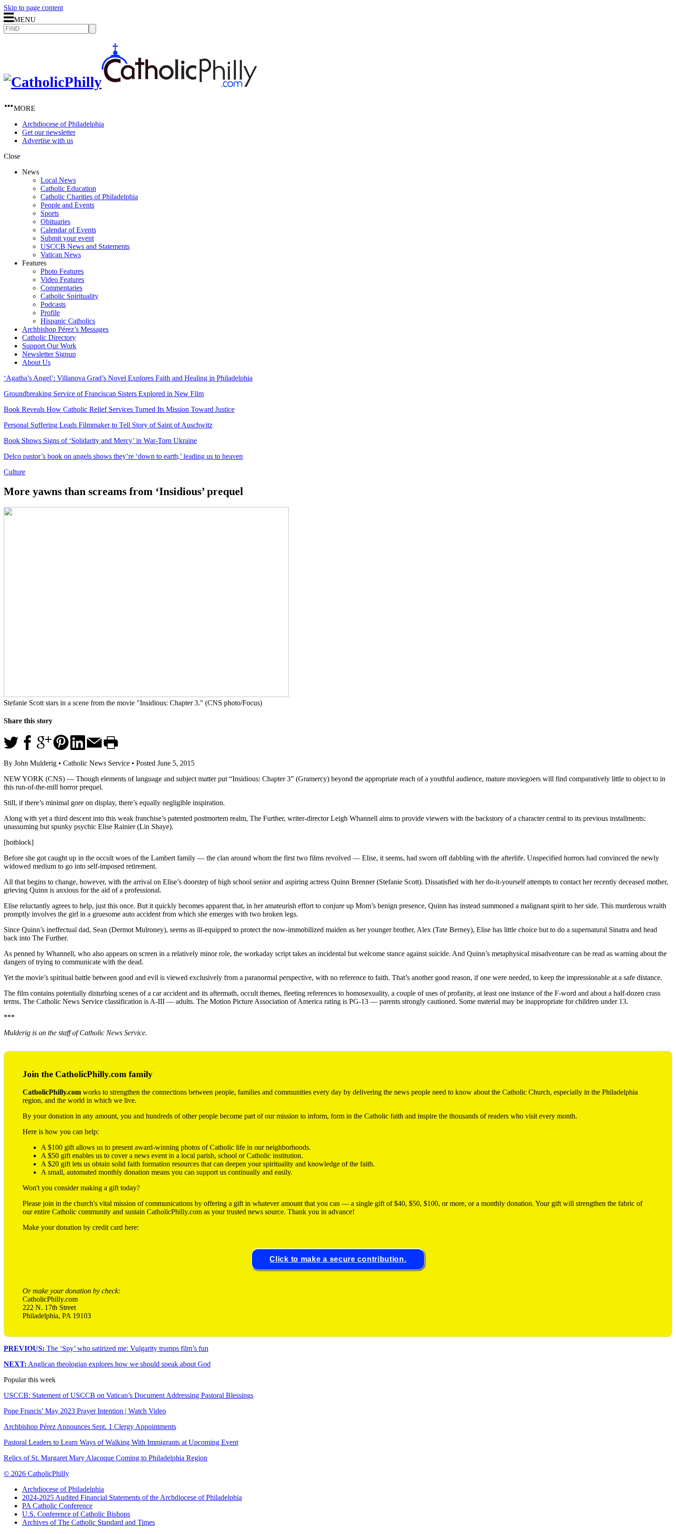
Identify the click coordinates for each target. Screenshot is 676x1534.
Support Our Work (49, 346)
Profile (50, 313)
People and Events (67, 205)
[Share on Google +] (44, 747)
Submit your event (67, 238)
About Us (36, 362)
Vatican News (60, 255)
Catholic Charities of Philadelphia (89, 197)
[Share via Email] (94, 747)
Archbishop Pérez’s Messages (65, 329)
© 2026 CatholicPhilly (36, 1473)
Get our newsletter (48, 132)
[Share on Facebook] (27, 747)
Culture (14, 472)
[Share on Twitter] (11, 747)
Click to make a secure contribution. (337, 1259)
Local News (58, 180)
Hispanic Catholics (67, 321)
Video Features (62, 279)
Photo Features (62, 271)
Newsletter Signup (49, 354)
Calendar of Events (68, 230)
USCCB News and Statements (85, 246)
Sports (49, 213)
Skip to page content (33, 8)
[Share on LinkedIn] (77, 747)
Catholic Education (68, 188)
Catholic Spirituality (69, 296)
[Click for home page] (130, 82)
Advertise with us (47, 140)
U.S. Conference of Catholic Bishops (76, 1514)
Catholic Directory (49, 337)
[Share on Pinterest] (61, 747)
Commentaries (61, 288)
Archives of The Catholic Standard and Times (88, 1522)
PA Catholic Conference (57, 1506)
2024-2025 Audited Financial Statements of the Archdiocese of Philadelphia (132, 1497)
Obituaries (55, 221)
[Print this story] (110, 747)
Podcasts (53, 304)
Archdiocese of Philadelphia (63, 124)
